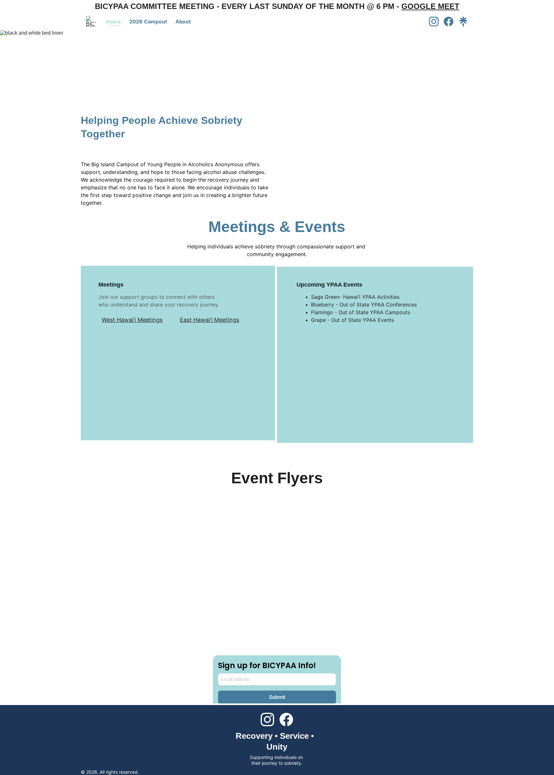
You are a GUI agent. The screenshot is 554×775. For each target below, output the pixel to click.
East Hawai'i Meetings (209, 319)
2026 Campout (148, 21)
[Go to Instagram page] (436, 21)
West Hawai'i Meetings (132, 319)
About (183, 21)
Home (113, 21)
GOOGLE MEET (430, 6)
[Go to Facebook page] (451, 21)
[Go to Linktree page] (463, 21)
